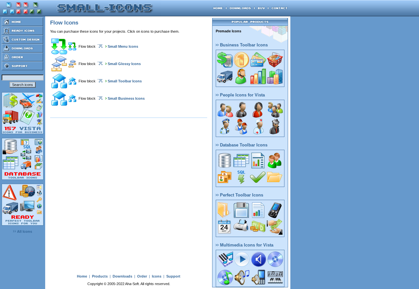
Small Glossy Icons (124, 64)
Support (173, 276)
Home (82, 276)
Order (142, 276)
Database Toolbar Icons (243, 145)
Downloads (122, 276)
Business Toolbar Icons (243, 44)
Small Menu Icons (123, 46)
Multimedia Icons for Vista (246, 245)
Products (100, 276)
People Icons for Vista (242, 95)
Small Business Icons (126, 98)
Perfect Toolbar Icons (241, 195)
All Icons (24, 231)
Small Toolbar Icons (125, 81)
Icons (156, 276)
